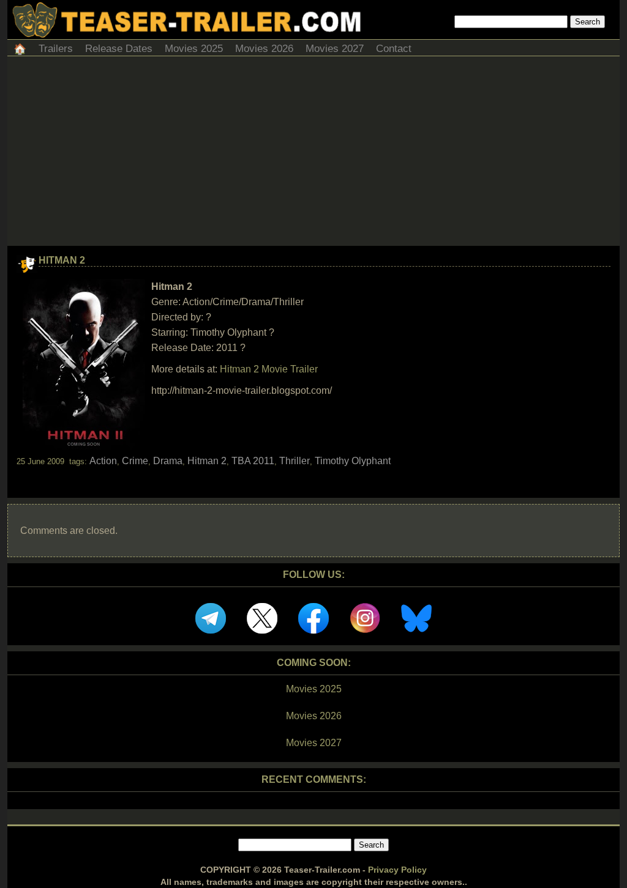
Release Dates (118, 48)
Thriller (294, 461)
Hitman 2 (62, 260)
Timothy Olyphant (353, 461)
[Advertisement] (313, 154)
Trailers (56, 48)
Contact (393, 48)
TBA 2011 (252, 461)
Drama (167, 461)
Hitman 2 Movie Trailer (269, 369)
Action (103, 461)
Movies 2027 (335, 48)
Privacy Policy (397, 870)
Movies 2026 (264, 48)
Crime (135, 461)
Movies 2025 (194, 48)
